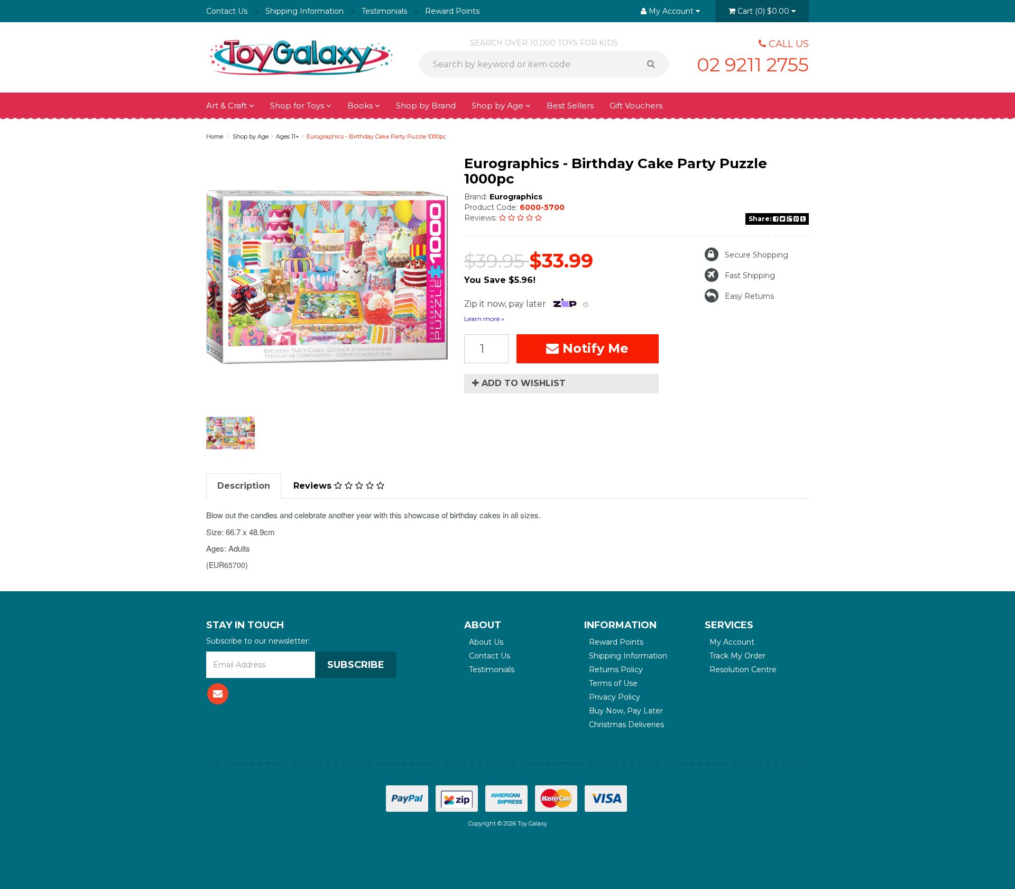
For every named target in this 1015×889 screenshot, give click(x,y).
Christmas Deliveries (625, 724)
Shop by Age (251, 136)
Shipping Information (304, 11)
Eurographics (516, 196)
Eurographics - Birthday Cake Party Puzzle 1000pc (376, 136)
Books (361, 105)
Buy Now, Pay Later (625, 711)
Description (243, 486)
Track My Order (736, 656)
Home (214, 136)
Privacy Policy (613, 697)
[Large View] (230, 433)
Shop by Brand (426, 105)
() (763, 11)
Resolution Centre (742, 669)
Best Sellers (570, 105)
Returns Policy (615, 669)
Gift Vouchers (636, 105)
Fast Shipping (750, 275)
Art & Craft (227, 105)
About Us (485, 642)
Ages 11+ (287, 136)
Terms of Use (612, 683)
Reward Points (452, 11)
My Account (730, 642)
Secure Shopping (756, 255)
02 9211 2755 (753, 64)
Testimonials (384, 11)
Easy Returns (749, 296)
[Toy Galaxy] (301, 56)
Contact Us (226, 11)
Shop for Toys (298, 105)
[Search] (655, 64)
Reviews (313, 486)
